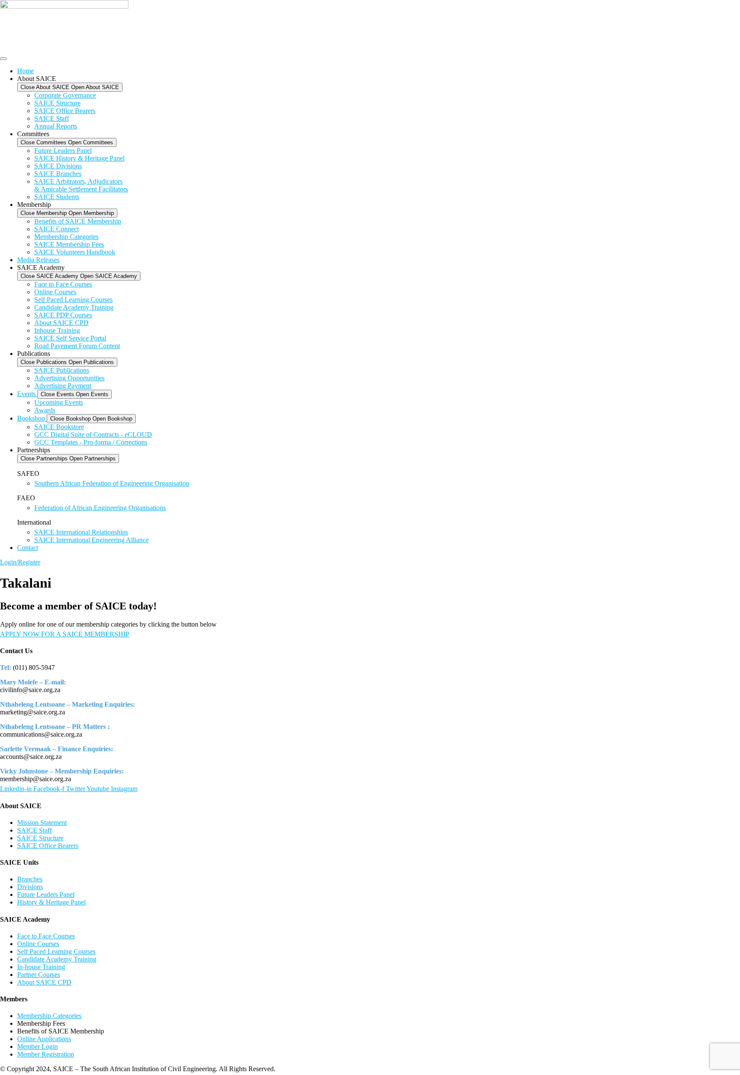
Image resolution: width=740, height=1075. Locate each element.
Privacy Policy (297, 1068)
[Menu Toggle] (3, 58)
